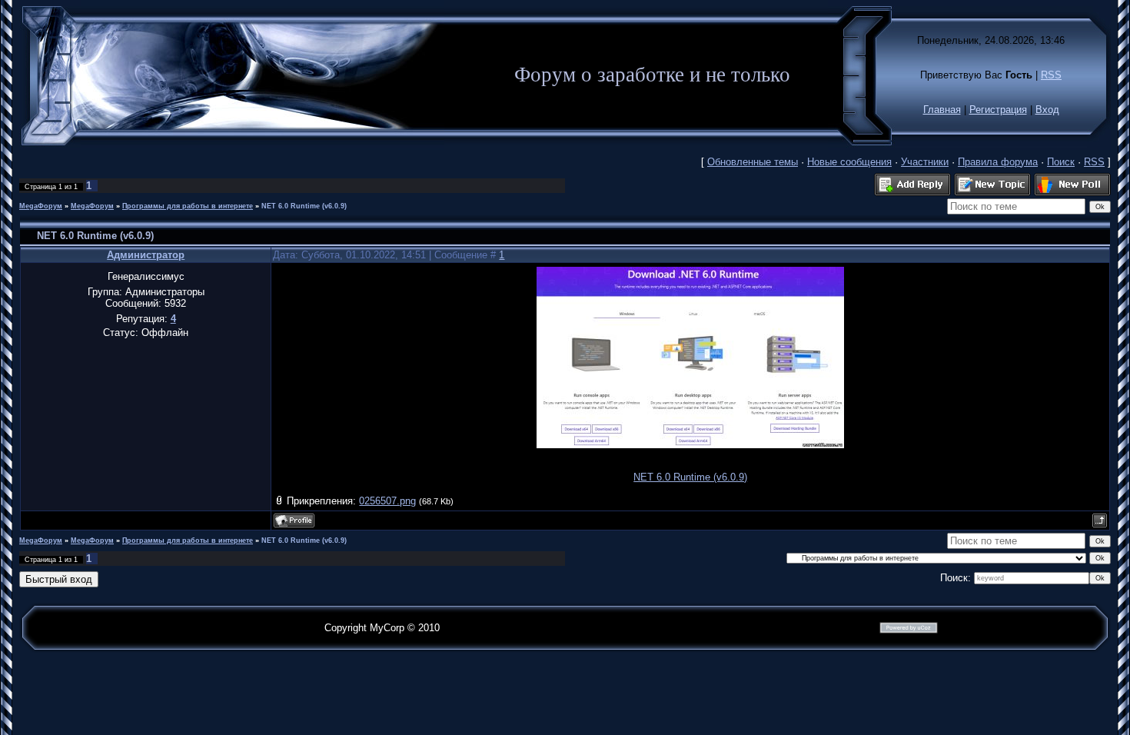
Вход (1047, 109)
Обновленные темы (752, 162)
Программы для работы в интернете (187, 206)
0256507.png (387, 501)
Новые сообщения (849, 162)
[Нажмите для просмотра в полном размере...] (690, 445)
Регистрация (998, 109)
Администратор (145, 255)
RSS (1051, 75)
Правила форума (998, 162)
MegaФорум (40, 206)
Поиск (1061, 162)
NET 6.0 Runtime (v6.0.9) (304, 206)
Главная (942, 109)
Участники (925, 162)
